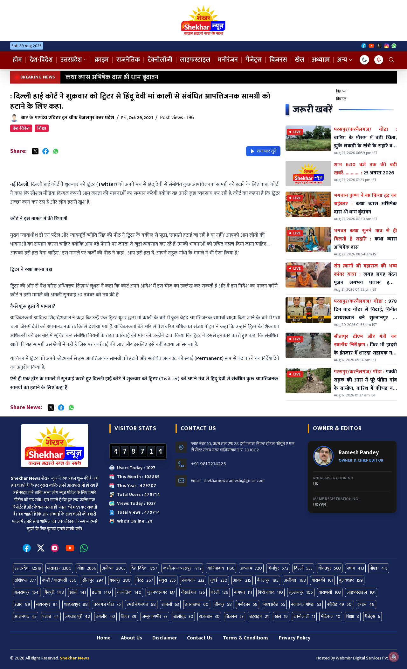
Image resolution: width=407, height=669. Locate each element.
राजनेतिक (128, 59)
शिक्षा (41, 128)
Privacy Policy (294, 638)
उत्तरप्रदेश (71, 59)
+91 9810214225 (208, 464)
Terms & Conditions (246, 638)
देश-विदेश (41, 59)
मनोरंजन (228, 59)
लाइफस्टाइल (195, 59)
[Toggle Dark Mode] (364, 59)
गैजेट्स (253, 59)
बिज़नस (278, 59)
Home (104, 638)
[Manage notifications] (394, 657)
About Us (131, 638)
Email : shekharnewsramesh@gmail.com (228, 480)
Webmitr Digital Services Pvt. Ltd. (366, 658)
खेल (299, 59)
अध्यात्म (321, 59)
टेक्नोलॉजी (160, 59)
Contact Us (200, 638)
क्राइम (102, 59)
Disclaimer (164, 638)
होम (17, 59)
